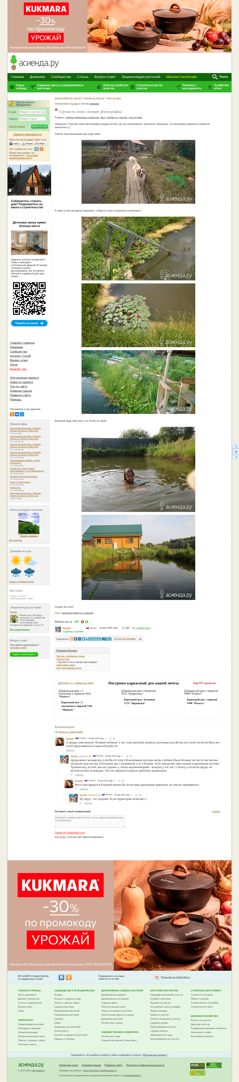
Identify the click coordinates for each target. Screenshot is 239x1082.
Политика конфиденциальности (145, 1065)
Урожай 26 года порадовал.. (24, 476)
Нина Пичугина (90, 1070)
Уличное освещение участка (165, 1019)
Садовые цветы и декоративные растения (60, 87)
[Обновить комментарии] (236, 451)
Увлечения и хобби (201, 1032)
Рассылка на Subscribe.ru (175, 977)
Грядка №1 (15, 488)
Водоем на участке (160, 1002)
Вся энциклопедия (20, 629)
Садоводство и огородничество (74, 990)
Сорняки (58, 1019)
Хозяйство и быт (221, 87)
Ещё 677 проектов (205, 683)
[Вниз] (236, 457)
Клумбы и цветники (160, 998)
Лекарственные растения (31, 1036)
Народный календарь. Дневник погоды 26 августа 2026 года (25, 429)
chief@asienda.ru (107, 1070)
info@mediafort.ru (132, 1075)
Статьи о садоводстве (30, 1002)
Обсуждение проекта (24, 377)
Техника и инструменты (192, 87)
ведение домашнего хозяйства (82, 117)
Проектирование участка (163, 1027)
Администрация (21, 391)
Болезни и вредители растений (70, 1035)
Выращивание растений (66, 1010)
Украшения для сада (161, 1035)
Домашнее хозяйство (204, 1016)
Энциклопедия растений (141, 77)
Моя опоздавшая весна (69, 668)
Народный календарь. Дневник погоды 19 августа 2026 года (25, 453)
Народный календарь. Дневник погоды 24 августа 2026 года (25, 445)
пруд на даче (114, 98)
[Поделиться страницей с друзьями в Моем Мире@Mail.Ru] (79, 638)
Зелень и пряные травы (66, 1002)
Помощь (15, 399)
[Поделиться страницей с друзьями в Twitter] (83, 638)
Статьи (82, 77)
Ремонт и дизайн (200, 998)
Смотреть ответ (18, 647)
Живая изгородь (158, 1010)
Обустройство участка (164, 990)
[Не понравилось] (110, 738)
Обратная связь (68, 1065)
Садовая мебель (159, 1031)
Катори (74, 103)
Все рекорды (15, 540)
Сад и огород (21, 87)
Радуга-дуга (63, 659)
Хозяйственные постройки (205, 1002)
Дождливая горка (66, 665)
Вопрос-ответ (105, 77)
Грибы (57, 1023)
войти (63, 836)
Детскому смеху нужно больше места (29, 224)
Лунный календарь (28, 1032)
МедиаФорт (38, 1070)
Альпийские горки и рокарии (165, 1006)
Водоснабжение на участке (164, 1039)
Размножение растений (66, 1015)
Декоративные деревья (113, 994)
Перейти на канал (26, 323)
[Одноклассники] (12, 414)
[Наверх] (236, 446)
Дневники (37, 77)
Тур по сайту (18, 386)
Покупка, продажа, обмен (31, 1040)
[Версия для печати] (140, 639)
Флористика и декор (112, 1023)
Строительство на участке (149, 87)
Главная (17, 77)
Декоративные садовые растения (122, 990)
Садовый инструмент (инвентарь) (119, 1040)
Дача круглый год (200, 1024)
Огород (58, 994)
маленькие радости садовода (77, 613)
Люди (14, 364)
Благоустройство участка (115, 87)
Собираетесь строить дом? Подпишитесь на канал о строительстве (27, 204)
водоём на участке (94, 98)
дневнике (94, 103)
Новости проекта (21, 382)
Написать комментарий (70, 732)
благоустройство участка (68, 98)
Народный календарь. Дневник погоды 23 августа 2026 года (25, 494)
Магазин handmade (181, 77)
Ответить (70, 750)
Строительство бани (201, 1006)
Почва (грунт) (61, 1031)
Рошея (13, 612)
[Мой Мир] (22, 414)
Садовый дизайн (159, 1023)
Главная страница (22, 343)
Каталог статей (20, 356)
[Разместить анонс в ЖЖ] (106, 638)
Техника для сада (110, 1036)
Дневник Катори (66, 650)
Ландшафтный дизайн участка (166, 994)
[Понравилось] (114, 738)
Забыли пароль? (17, 126)
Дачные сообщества (29, 998)
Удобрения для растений (67, 1027)
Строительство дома (202, 994)
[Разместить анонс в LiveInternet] (93, 638)
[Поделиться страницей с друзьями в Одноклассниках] (71, 638)
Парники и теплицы (64, 1039)
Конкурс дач (18, 369)
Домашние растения (112, 1019)
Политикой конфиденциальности (23, 156)
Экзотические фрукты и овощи (117, 1015)
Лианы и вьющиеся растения (116, 1010)
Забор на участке (159, 1015)
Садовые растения (64, 1006)
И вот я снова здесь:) (20, 482)
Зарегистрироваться (70, 832)
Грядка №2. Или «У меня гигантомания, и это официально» (27, 469)
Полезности (25, 1020)
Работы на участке (201, 1020)
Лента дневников (27, 994)
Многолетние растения (113, 1006)
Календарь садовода (29, 1028)
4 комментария (142, 628)
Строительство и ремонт (206, 990)
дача (102, 117)
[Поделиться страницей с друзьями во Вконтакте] (75, 638)
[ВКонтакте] (17, 414)
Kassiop (70, 738)
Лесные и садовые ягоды (67, 998)
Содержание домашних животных (209, 1028)
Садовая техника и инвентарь (120, 1032)
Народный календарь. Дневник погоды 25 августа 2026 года (25, 437)
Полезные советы (27, 1044)
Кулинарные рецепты (202, 1036)
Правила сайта (20, 395)
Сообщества (61, 77)
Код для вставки (126, 638)
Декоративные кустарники (115, 998)
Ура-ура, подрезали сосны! (71, 656)
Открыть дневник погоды (21, 582)
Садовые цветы (109, 1002)
